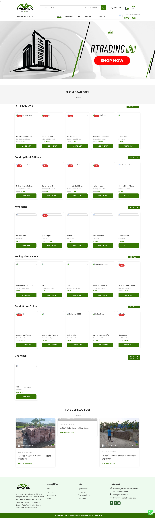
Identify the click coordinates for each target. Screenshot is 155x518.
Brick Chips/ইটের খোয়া (23, 335)
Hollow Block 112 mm (126, 186)
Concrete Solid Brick (24, 136)
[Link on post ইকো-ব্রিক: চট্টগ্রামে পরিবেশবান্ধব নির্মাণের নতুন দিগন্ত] (35, 433)
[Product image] (26, 124)
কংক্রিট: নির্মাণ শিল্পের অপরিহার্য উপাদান (74, 428)
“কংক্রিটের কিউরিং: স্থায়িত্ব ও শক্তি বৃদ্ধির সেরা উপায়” (119, 457)
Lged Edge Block (48, 236)
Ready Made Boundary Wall (101, 137)
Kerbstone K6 (124, 236)
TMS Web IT (98, 515)
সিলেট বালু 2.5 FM (72, 335)
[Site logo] (24, 8)
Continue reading (25, 463)
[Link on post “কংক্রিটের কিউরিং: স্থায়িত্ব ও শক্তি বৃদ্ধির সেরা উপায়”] (119, 433)
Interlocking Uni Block (24, 285)
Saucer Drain (21, 236)
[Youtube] (115, 503)
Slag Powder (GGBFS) (50, 335)
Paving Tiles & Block (22, 288)
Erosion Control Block (127, 285)
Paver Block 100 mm (100, 285)
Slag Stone (123, 335)
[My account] (140, 8)
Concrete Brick (47, 136)
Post (19, 452)
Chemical (19, 390)
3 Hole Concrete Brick (24, 186)
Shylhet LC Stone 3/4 (101, 335)
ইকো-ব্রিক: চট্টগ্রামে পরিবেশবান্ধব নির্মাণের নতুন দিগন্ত (34, 457)
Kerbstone (123, 136)
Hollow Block (72, 136)
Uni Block (71, 285)
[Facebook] (111, 503)
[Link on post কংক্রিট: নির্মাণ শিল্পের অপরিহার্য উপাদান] (77, 419)
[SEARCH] (103, 7)
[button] (26, 146)
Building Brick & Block (23, 139)
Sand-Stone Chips (21, 338)
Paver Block (46, 285)
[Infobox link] (129, 16)
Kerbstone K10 (98, 236)
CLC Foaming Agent (23, 387)
